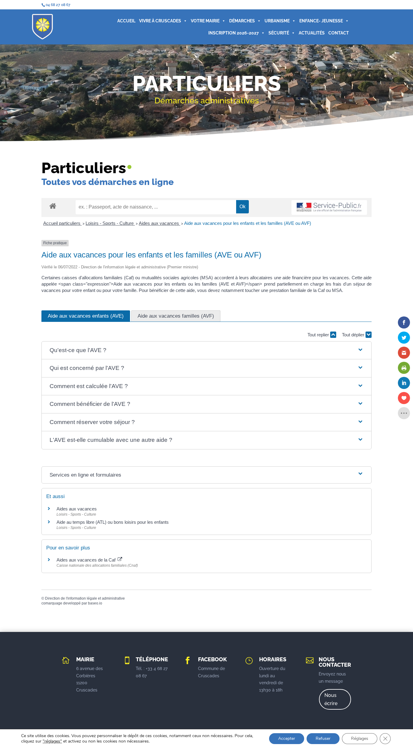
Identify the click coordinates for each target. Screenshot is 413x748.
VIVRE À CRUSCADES (160, 20)
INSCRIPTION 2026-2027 (233, 33)
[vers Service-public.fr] (329, 207)
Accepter (286, 738)
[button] (206, 350)
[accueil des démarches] (53, 205)
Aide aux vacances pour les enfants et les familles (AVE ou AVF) (247, 223)
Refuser (323, 738)
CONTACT (338, 33)
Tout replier (318, 334)
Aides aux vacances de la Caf (87, 559)
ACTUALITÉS (312, 33)
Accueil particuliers (62, 223)
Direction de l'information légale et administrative (85, 598)
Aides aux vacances (159, 223)
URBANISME (277, 20)
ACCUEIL (126, 20)
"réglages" (52, 741)
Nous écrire (330, 699)
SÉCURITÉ (278, 33)
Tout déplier (354, 334)
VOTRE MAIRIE (205, 20)
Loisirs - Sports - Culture (110, 223)
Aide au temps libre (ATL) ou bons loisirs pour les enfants (113, 522)
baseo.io (95, 603)
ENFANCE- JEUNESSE (321, 20)
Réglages (359, 738)
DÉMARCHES (242, 20)
